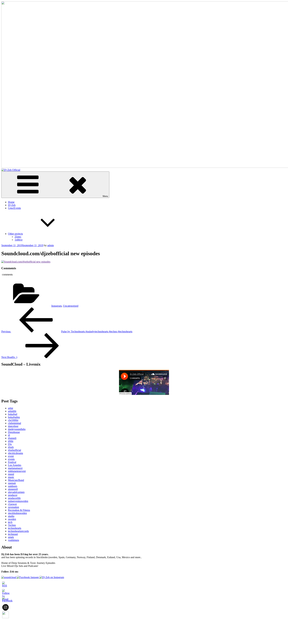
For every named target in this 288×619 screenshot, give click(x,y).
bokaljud (12, 414)
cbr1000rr (13, 420)
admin (50, 245)
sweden (12, 519)
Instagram (56, 305)
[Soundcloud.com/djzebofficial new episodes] (25, 261)
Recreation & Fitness (19, 510)
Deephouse (14, 432)
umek (11, 537)
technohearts (14, 528)
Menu (105, 196)
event (11, 456)
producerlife (14, 498)
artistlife (12, 411)
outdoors (12, 486)
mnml (11, 474)
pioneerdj (13, 489)
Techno (12, 525)
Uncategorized (70, 305)
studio (11, 516)
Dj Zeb (12, 205)
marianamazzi (15, 468)
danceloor (13, 426)
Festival (12, 462)
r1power (12, 504)
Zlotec (18, 236)
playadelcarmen (16, 492)
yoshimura (13, 540)
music (11, 477)
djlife (10, 441)
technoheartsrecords (18, 531)
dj (9, 435)
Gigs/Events (14, 208)
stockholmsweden (17, 513)
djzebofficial (14, 450)
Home (11, 202)
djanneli (12, 438)
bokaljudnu (14, 417)
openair (12, 483)
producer (12, 495)
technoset (13, 534)
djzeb (11, 447)
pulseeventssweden (18, 501)
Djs (10, 444)
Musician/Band (16, 480)
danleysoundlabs (17, 429)
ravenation (13, 507)
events (11, 459)
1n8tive (18, 239)
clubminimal (14, 423)
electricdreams (15, 453)
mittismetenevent (17, 471)
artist (10, 408)
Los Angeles (14, 465)
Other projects (15, 233)
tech (10, 522)
